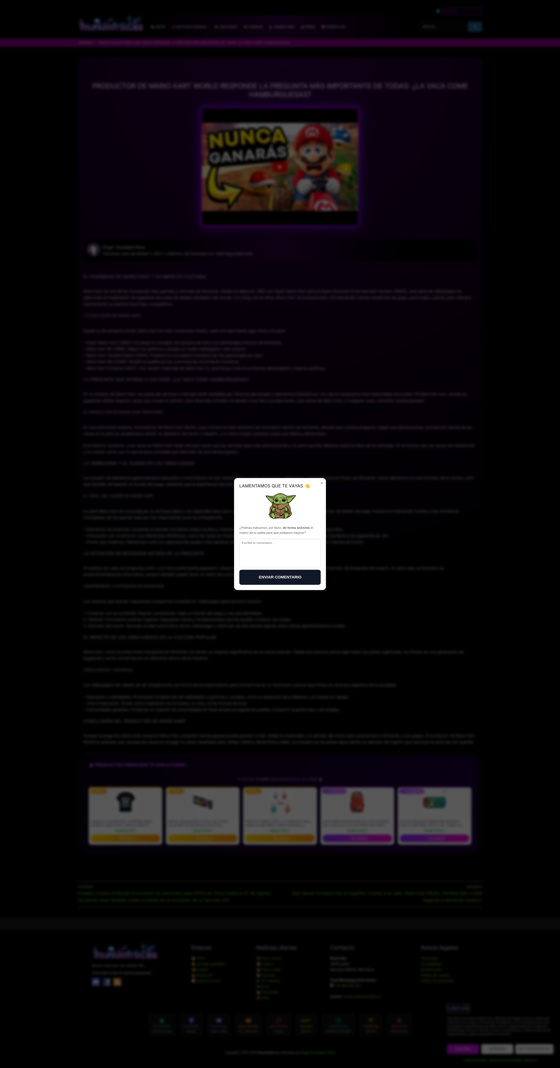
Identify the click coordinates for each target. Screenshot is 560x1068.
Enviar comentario (280, 577)
